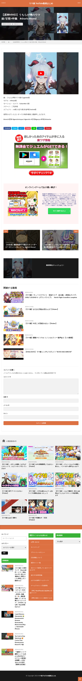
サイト (6, 413)
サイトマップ (35, 547)
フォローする (55, 268)
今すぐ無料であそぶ (59, 211)
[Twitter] (15, 128)
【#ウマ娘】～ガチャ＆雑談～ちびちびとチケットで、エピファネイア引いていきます (14, 466)
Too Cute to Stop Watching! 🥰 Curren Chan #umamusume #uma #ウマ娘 (20, 640)
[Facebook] (7, 128)
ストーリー (9, 586)
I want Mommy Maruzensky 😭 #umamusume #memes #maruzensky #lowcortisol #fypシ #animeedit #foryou (20, 622)
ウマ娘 (10, 566)
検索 (4, 552)
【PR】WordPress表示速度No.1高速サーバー (41, 592)
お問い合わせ (35, 542)
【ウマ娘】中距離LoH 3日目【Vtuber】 (37, 519)
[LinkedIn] (40, 128)
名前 (6, 397)
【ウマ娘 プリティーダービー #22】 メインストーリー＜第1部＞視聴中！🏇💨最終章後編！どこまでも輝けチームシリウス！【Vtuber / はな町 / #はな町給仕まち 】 (20, 597)
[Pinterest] (48, 128)
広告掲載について (36, 557)
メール (6, 405)
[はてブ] (21, 128)
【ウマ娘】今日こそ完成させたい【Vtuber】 (41, 323)
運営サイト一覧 (36, 563)
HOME (3, 42)
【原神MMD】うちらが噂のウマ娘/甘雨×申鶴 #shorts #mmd (29, 42)
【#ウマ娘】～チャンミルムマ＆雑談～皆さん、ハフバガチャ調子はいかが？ (67, 465)
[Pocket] (28, 128)
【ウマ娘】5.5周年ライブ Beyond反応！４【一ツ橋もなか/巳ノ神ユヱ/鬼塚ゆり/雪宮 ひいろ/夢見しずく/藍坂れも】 (20, 574)
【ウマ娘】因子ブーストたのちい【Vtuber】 (12, 492)
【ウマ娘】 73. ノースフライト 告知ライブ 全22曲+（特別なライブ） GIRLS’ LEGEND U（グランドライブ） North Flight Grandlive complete (51, 296)
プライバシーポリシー (38, 552)
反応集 (10, 650)
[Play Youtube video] (41, 73)
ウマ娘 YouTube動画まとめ (41, 3)
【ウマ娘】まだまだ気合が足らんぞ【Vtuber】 (42, 309)
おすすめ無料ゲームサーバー (40, 580)
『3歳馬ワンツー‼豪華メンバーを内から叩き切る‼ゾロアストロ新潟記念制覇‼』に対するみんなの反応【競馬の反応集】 (20, 658)
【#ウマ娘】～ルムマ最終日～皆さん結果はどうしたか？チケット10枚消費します (67, 493)
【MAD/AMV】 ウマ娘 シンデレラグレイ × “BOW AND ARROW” (48, 352)
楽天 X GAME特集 (36, 575)
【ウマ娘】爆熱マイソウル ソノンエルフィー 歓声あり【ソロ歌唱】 (49, 338)
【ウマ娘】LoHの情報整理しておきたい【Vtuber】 (40, 465)
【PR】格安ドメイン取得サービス (41, 598)
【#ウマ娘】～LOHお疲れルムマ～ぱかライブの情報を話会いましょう (40, 492)
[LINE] (33, 128)
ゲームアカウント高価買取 (39, 585)
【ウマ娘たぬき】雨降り (9, 518)
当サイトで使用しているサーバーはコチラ (41, 569)
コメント (7, 377)
